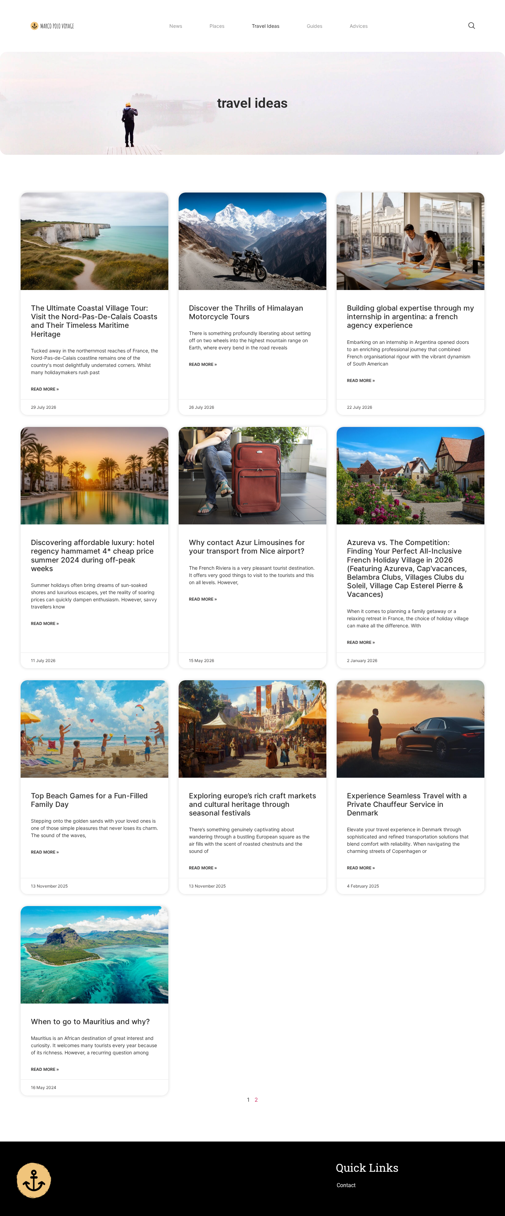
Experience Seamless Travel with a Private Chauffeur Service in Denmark (407, 804)
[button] (472, 26)
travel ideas (265, 26)
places (217, 26)
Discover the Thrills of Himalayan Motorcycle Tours (246, 312)
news (175, 26)
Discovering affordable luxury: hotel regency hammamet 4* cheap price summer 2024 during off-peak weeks (92, 555)
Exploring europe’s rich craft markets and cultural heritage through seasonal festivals (252, 804)
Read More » (45, 389)
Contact (346, 1185)
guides (314, 26)
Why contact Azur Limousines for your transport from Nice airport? (247, 546)
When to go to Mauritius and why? (90, 1021)
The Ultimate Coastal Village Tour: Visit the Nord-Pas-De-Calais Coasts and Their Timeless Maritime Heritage (94, 321)
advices (359, 26)
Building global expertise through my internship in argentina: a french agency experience (410, 316)
